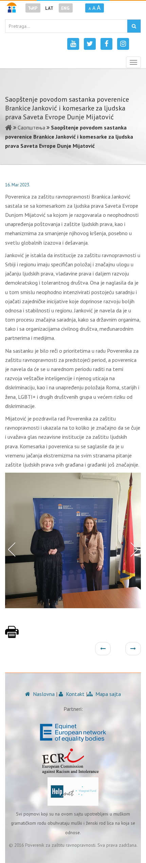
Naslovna (43, 694)
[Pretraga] (134, 26)
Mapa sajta (107, 694)
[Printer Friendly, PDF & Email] (12, 635)
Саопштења (31, 127)
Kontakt (75, 694)
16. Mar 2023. (17, 185)
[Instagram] (123, 44)
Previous (10, 548)
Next (136, 548)
